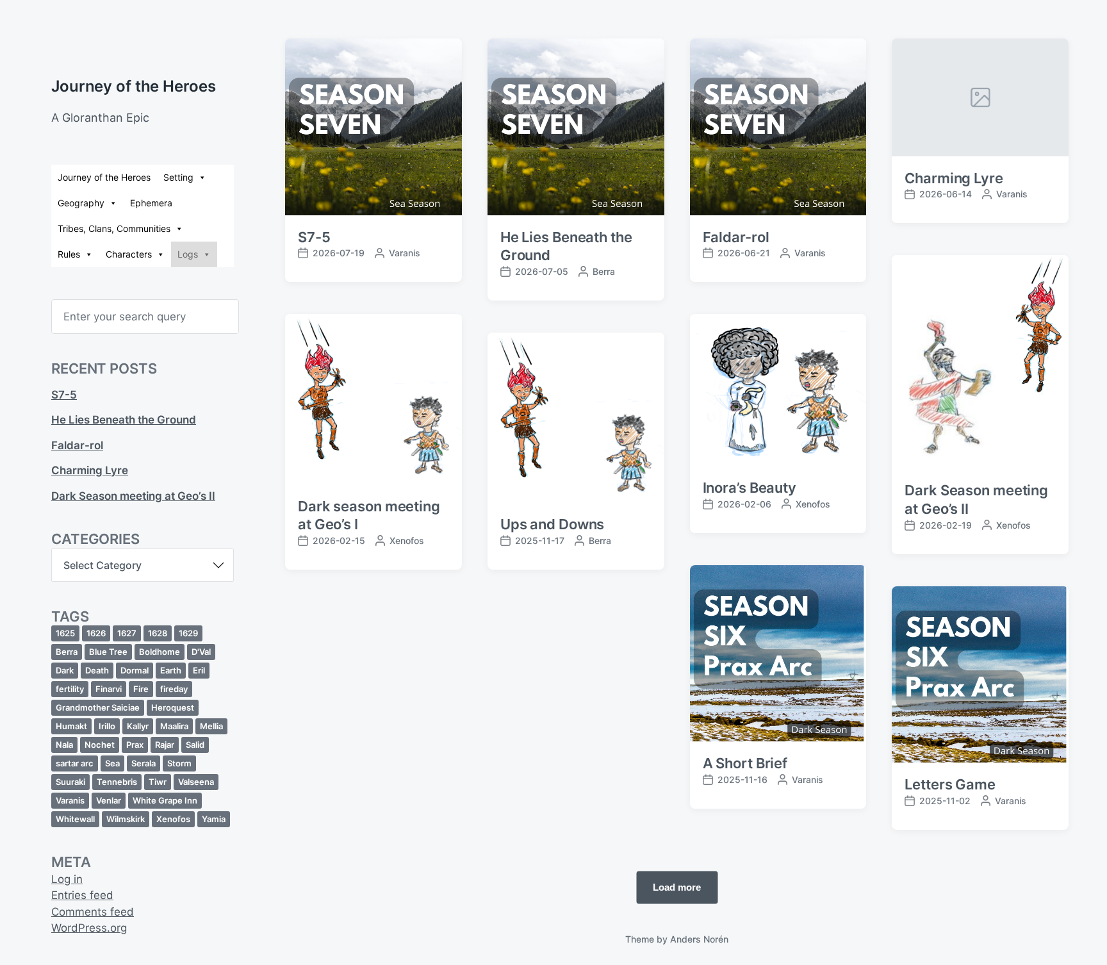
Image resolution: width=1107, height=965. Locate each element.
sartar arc (75, 763)
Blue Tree (108, 652)
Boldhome (159, 652)
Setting (178, 177)
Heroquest (172, 707)
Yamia (214, 819)
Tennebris (117, 782)
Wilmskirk (125, 819)
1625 (65, 633)
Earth (170, 670)
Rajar (164, 744)
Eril (199, 670)
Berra (67, 652)
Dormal (134, 670)
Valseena (196, 782)
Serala (143, 763)
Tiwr (158, 782)
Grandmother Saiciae (98, 707)
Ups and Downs (552, 524)
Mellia (211, 726)
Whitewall (75, 819)
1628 (157, 633)
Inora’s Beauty (749, 487)
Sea (112, 763)
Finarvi (108, 689)
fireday (174, 689)
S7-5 (64, 394)
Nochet (100, 744)
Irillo (107, 726)
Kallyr (138, 726)
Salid (195, 744)
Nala (64, 744)
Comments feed (92, 911)
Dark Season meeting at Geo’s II (133, 496)
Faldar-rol (77, 445)
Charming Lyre (89, 470)
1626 (96, 633)
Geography (81, 202)
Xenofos (173, 819)
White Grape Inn (165, 800)
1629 (188, 633)
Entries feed (82, 895)
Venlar (108, 800)
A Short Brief (745, 763)
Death (97, 670)
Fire (141, 689)
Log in (67, 879)
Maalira (174, 726)
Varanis (70, 800)
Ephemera (151, 202)
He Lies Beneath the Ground (123, 419)
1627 (126, 633)
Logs (187, 254)
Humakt (71, 726)
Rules (69, 254)
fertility (70, 689)
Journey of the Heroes (133, 86)
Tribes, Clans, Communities (114, 228)
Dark (65, 670)
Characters (129, 254)
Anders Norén (699, 939)
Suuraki (70, 782)
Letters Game (950, 784)
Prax (135, 744)
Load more (677, 886)
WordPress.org (89, 927)
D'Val (201, 652)
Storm (179, 763)
